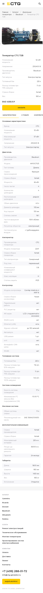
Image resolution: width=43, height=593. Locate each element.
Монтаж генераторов (11, 537)
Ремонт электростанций (12, 528)
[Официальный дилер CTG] (13, 3)
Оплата (5, 552)
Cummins (6, 499)
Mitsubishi (6, 515)
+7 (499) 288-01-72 (14, 571)
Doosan (5, 507)
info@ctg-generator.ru (11, 575)
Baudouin (6, 511)
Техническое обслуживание (14, 533)
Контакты (6, 565)
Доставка (6, 556)
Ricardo (5, 503)
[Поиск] (40, 4)
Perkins (5, 519)
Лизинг (5, 561)
